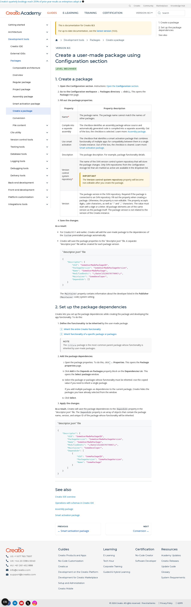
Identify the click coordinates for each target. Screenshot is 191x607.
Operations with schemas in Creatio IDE (74, 502)
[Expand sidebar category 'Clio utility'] (47, 132)
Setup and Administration (71, 583)
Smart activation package (92, 147)
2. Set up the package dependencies (170, 29)
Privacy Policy (166, 603)
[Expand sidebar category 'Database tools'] (47, 154)
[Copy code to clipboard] (147, 259)
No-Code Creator (144, 555)
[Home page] (56, 40)
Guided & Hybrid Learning (116, 572)
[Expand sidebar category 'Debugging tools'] (47, 168)
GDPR (180, 603)
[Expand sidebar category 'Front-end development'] (47, 190)
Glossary (165, 572)
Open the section (122, 86)
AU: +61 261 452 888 (21, 565)
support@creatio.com (23, 574)
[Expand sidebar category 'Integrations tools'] (47, 204)
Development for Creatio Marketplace (78, 577)
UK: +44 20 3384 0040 (22, 560)
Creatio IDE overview (65, 496)
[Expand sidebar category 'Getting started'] (47, 25)
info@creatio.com (20, 570)
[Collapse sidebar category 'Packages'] (47, 61)
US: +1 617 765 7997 (21, 556)
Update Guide (168, 566)
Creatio (137, 5)
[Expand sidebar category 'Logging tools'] (47, 161)
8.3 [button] (149, 13)
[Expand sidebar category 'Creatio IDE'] (47, 46)
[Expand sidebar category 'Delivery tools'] (47, 175)
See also (163, 35)
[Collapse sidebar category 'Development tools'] (47, 39)
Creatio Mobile (65, 588)
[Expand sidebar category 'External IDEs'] (47, 53)
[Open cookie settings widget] (5, 602)
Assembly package (137, 131)
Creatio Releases (170, 561)
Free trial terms (148, 603)
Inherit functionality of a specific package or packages (90, 334)
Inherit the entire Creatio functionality (82, 329)
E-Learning (109, 555)
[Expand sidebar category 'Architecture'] (47, 32)
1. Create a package (169, 22)
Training (90, 13)
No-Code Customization (70, 561)
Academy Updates (171, 555)
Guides (52, 13)
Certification (112, 13)
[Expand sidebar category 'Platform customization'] (47, 197)
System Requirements (173, 577)
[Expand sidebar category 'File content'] (47, 125)
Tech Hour (108, 561)
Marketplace (162, 5)
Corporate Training (112, 566)
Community (148, 5)
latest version (104, 30)
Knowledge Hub (178, 5)
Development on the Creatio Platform (78, 572)
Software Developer (145, 561)
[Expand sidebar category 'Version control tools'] (47, 140)
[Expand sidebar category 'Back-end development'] (47, 183)
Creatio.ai (63, 566)
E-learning (70, 13)
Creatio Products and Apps (72, 555)
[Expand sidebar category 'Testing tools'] (47, 147)
